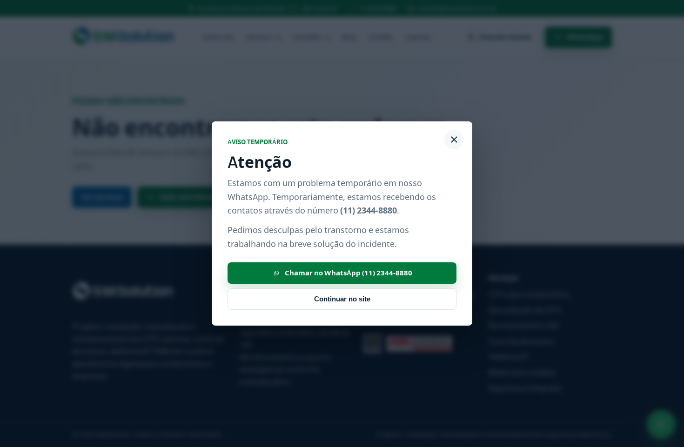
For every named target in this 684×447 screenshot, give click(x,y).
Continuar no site (342, 299)
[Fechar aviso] (454, 139)
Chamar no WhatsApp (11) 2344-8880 (348, 273)
